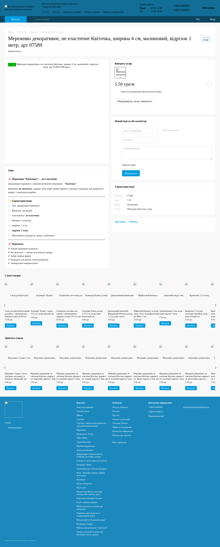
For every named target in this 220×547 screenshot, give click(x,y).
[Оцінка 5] (161, 165)
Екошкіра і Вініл (84, 465)
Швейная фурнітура (86, 446)
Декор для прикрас (85, 450)
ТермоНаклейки (84, 442)
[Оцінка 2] (145, 165)
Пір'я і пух (81, 487)
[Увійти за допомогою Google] (188, 130)
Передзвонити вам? (156, 416)
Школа (79, 415)
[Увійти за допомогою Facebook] (183, 130)
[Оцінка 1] (140, 165)
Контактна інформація (122, 431)
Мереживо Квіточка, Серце (139, 209)
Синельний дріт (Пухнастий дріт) (92, 469)
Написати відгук (14, 51)
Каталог (46, 12)
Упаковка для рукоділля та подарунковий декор (88, 514)
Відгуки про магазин (121, 435)
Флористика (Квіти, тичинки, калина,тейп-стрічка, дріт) (90, 493)
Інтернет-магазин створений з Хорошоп (20, 540)
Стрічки (80, 419)
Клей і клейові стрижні (87, 502)
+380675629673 (181, 10)
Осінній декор (83, 411)
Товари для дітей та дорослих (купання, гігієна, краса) (90, 533)
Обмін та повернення (113, 12)
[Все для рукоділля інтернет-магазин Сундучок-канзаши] (13, 409)
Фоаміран (81, 479)
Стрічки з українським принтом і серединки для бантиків (91, 424)
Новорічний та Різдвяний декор (91, 520)
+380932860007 (181, 5)
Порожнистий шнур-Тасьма (89, 498)
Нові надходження (85, 407)
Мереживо (81, 430)
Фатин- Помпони (84, 483)
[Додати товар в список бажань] (209, 84)
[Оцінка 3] (151, 165)
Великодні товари (85, 524)
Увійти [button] (123, 92)
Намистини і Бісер (85, 434)
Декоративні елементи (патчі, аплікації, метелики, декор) (90, 455)
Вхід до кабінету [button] (120, 407)
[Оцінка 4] (156, 165)
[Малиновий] (120, 72)
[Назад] (5, 305)
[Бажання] (191, 19)
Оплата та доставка (72, 12)
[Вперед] (215, 305)
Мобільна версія (14, 428)
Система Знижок (92, 12)
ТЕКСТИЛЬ (82, 438)
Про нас (56, 12)
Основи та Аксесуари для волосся (92, 460)
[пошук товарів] (32, 19)
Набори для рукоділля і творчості (92, 528)
